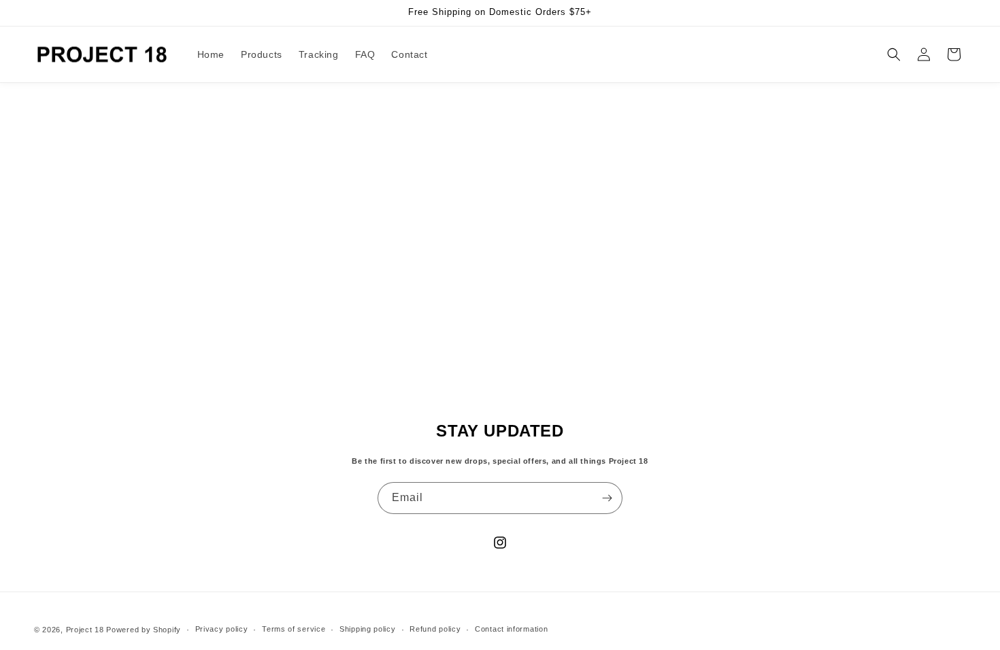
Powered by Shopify (143, 630)
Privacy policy (221, 629)
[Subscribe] (607, 498)
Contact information (511, 629)
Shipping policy (367, 629)
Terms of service (293, 629)
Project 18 (85, 630)
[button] (894, 54)
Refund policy (435, 629)
